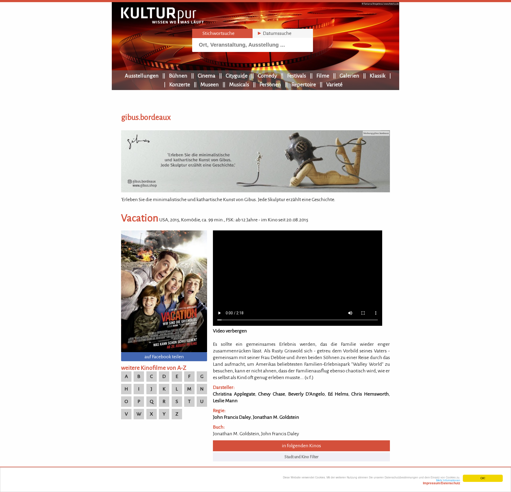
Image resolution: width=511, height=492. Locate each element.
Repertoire (303, 84)
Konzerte (179, 84)
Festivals (296, 76)
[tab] (222, 33)
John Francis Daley (232, 417)
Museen (209, 84)
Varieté (334, 84)
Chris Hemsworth (370, 394)
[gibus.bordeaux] (255, 190)
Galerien (349, 76)
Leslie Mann (225, 400)
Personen (270, 84)
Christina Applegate (234, 394)
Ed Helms (338, 394)
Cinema (206, 76)
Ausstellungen (142, 76)
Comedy (267, 76)
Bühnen (178, 76)
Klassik (378, 76)
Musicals (239, 84)
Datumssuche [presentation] (274, 33)
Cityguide (237, 76)
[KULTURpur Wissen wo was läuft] (162, 22)
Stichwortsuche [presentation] (215, 33)
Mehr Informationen (441, 481)
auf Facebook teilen (164, 356)
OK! (482, 478)
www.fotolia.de (391, 4)
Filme (322, 76)
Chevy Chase (271, 394)
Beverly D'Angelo (306, 394)
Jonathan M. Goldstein (276, 417)
